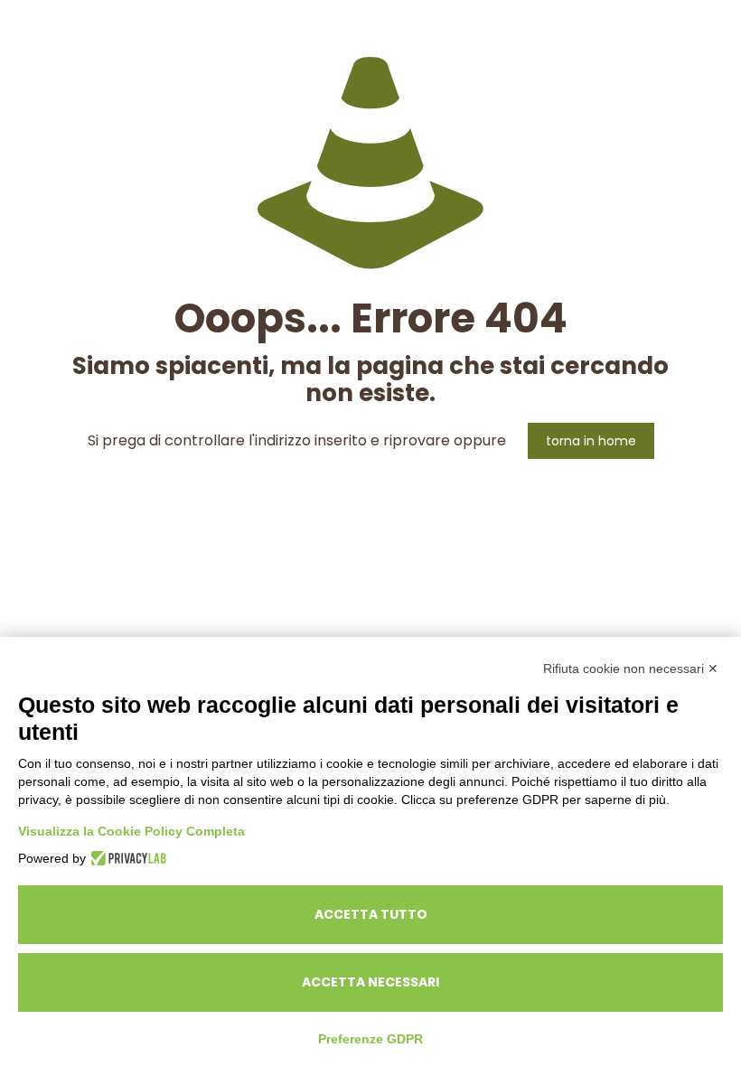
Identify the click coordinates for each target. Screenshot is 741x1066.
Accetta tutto (370, 914)
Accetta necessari (370, 982)
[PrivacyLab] (126, 858)
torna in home (591, 441)
